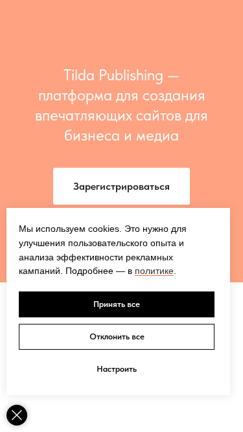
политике (154, 271)
